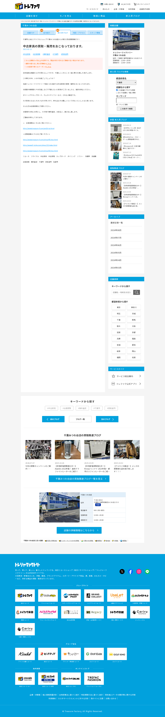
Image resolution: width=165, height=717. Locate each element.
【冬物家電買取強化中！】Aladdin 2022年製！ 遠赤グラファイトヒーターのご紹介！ (67, 469)
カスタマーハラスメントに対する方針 (73, 698)
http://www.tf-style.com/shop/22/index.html (40, 145)
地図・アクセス (79, 33)
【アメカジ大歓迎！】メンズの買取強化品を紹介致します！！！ (126, 469)
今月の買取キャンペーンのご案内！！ (132, 177)
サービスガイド (92, 9)
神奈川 (134, 307)
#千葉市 (55, 54)
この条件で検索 (126, 108)
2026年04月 (116, 260)
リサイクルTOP (25, 21)
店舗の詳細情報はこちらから (79, 530)
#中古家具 (26, 54)
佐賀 (134, 357)
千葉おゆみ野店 (88, 540)
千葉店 (116, 540)
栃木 (118, 326)
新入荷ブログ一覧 (36, 21)
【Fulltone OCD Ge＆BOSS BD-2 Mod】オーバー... (132, 156)
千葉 (118, 319)
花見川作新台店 (52, 540)
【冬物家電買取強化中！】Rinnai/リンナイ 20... (132, 196)
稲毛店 (108, 540)
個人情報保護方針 (50, 694)
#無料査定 (46, 54)
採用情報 (131, 9)
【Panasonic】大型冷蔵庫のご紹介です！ (131, 147)
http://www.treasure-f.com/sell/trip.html (38, 128)
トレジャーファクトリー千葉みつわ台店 (123, 53)
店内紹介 (46, 33)
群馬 (134, 319)
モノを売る (66, 15)
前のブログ (54, 419)
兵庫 (118, 338)
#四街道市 (64, 54)
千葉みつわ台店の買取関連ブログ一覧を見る (79, 478)
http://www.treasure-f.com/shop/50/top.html (40, 151)
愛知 (134, 345)
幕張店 (99, 540)
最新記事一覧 (117, 222)
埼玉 (118, 313)
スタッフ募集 (95, 33)
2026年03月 (116, 267)
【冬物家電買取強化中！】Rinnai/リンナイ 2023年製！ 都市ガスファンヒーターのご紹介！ (97, 469)
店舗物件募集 (145, 9)
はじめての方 (125, 4)
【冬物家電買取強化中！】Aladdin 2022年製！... (132, 186)
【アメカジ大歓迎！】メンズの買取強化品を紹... (132, 205)
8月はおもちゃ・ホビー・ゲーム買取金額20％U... (132, 138)
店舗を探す (32, 15)
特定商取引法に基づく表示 (92, 694)
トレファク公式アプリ (126, 383)
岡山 (134, 351)
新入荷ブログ (133, 15)
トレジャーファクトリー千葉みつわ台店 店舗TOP (57, 21)
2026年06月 (116, 245)
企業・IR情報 (119, 9)
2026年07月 (116, 237)
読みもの (106, 9)
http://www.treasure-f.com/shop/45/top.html (40, 139)
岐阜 (118, 351)
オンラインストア (143, 4)
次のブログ (105, 419)
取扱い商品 (99, 15)
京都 (134, 332)
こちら (48, 63)
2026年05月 (116, 252)
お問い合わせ (111, 698)
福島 (134, 338)
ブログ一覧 (80, 419)
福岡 (118, 357)
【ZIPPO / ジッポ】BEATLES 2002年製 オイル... (132, 129)
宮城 (118, 345)
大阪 (134, 326)
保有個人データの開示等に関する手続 (120, 694)
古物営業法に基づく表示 (69, 694)
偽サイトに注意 (97, 698)
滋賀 (118, 332)
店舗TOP (30, 33)
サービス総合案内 (125, 376)
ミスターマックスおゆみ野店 (70, 540)
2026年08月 (116, 230)
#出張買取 (36, 54)
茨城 (134, 313)
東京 (118, 307)
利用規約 (52, 698)
